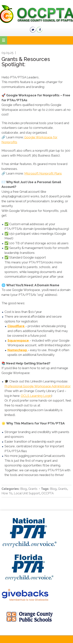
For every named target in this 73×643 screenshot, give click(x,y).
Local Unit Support (27, 493)
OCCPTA (36, 14)
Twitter (33, 29)
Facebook (39, 29)
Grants (32, 489)
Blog (23, 489)
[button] (3, 40)
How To (6, 493)
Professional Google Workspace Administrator (37, 386)
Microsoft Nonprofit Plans (43, 173)
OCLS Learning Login (36, 396)
